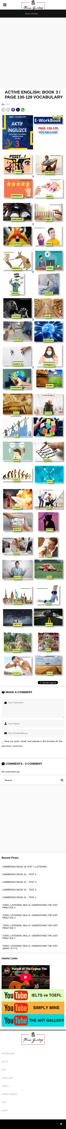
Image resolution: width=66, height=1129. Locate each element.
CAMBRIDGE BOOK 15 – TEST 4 (19, 874)
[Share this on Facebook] (13, 110)
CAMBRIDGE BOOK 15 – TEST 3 (19, 882)
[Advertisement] (33, 52)
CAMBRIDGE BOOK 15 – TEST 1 (19, 897)
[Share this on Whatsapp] (23, 110)
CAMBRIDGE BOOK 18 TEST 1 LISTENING (24, 866)
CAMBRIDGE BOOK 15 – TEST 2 (19, 889)
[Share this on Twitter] (18, 110)
